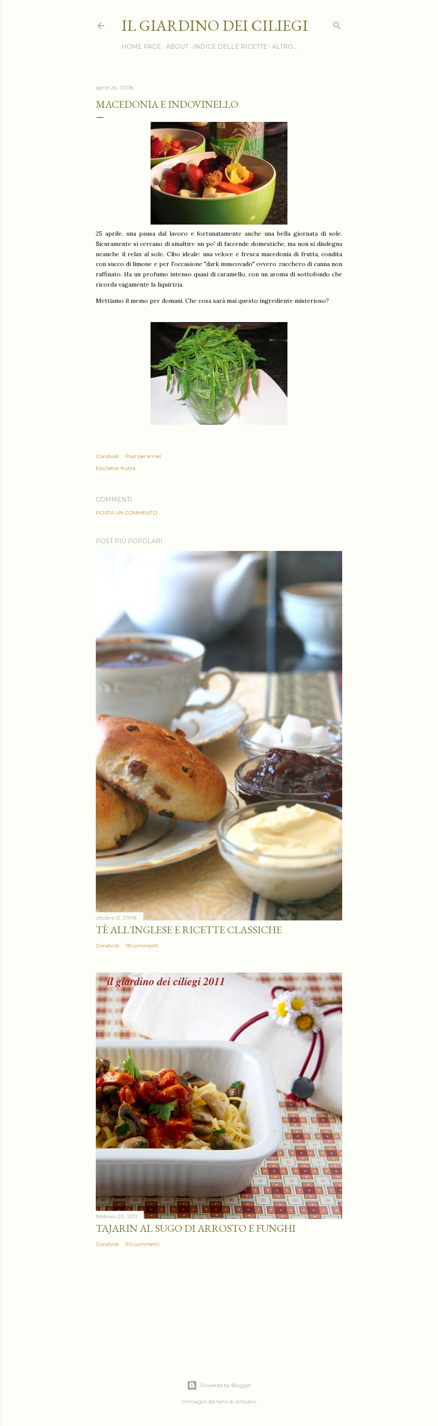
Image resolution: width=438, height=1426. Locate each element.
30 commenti (142, 1244)
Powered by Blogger (226, 1385)
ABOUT (177, 46)
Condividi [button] (107, 456)
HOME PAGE (141, 46)
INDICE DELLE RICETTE (230, 46)
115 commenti (142, 945)
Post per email (143, 456)
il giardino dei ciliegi (214, 25)
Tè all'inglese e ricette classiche (189, 929)
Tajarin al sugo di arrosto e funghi (196, 1228)
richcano (245, 1401)
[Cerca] (337, 23)
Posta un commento (126, 512)
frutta (128, 468)
